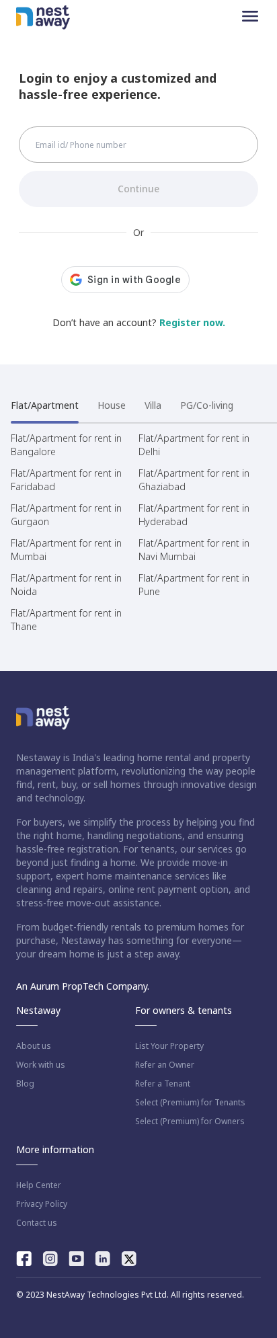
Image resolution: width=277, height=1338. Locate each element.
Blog (25, 1083)
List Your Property (169, 1046)
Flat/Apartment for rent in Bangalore (66, 445)
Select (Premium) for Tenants (190, 1102)
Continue (138, 188)
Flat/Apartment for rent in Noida (66, 585)
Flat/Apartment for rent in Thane (66, 619)
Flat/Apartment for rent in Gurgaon (66, 515)
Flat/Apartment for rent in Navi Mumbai (193, 550)
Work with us (40, 1065)
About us (33, 1046)
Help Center (38, 1185)
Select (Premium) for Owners (190, 1121)
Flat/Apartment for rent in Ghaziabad (193, 480)
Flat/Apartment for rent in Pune (193, 585)
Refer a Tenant (162, 1083)
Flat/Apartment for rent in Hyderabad (193, 515)
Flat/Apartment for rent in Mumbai (66, 550)
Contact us (36, 1223)
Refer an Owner (164, 1065)
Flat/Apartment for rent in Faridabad (66, 480)
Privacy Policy (41, 1204)
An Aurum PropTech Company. (82, 986)
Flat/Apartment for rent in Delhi (193, 445)
